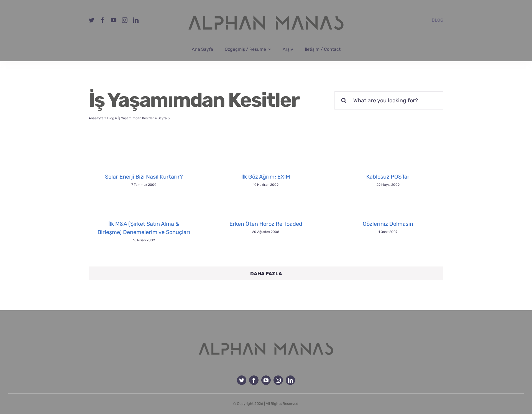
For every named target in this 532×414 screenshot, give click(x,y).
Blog (110, 118)
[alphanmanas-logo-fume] (266, 338)
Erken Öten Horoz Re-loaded (265, 223)
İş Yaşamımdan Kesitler (136, 118)
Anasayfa (96, 118)
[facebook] (102, 20)
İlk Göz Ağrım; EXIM (265, 176)
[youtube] (113, 20)
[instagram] (124, 20)
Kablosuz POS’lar (388, 176)
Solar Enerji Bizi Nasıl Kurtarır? (144, 176)
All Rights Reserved (282, 404)
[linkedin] (136, 20)
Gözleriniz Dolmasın (388, 223)
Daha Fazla (266, 274)
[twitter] (91, 20)
